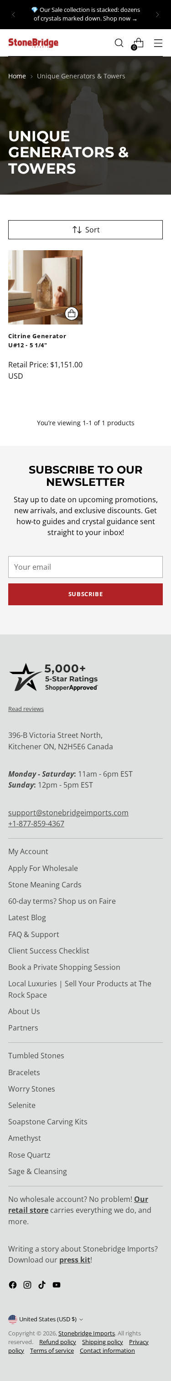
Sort (92, 230)
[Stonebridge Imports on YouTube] (57, 1286)
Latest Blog (27, 917)
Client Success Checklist (48, 951)
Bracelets (24, 1072)
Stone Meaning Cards (45, 885)
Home (17, 76)
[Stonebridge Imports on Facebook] (13, 1286)
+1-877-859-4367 (36, 824)
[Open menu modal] (158, 43)
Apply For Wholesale (43, 868)
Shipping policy (102, 1342)
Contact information (107, 1351)
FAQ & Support (33, 934)
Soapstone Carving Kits (48, 1122)
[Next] (157, 14)
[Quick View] (72, 314)
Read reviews (26, 709)
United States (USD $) (48, 1319)
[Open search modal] (118, 43)
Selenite (22, 1105)
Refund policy (57, 1342)
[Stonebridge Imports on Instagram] (28, 1286)
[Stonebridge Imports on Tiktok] (42, 1286)
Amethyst (24, 1138)
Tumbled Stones (36, 1056)
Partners (23, 1028)
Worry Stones (31, 1089)
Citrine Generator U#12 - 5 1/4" (37, 340)
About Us (24, 1011)
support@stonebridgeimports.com (68, 813)
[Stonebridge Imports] (33, 43)
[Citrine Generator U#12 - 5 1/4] (45, 287)
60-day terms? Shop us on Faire (62, 901)
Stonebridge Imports (86, 1333)
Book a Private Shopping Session (64, 967)
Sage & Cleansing (37, 1171)
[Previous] (14, 14)
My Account (28, 851)
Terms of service (52, 1351)
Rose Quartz (29, 1155)
